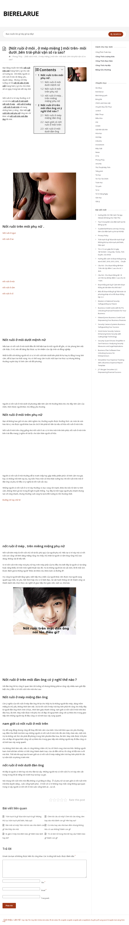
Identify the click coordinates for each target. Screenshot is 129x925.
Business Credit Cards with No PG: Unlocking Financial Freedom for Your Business (112, 311)
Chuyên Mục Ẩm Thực (103, 107)
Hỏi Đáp (98, 137)
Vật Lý (97, 201)
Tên (43, 882)
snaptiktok (86, 920)
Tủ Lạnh (98, 186)
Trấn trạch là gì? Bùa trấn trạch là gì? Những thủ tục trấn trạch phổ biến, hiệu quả (111, 242)
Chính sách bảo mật (102, 103)
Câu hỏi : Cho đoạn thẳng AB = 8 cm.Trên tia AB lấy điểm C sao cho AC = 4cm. (111, 278)
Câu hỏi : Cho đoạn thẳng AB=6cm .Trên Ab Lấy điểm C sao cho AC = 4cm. (110, 268)
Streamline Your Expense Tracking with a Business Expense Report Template (111, 363)
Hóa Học (98, 133)
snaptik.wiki (77, 920)
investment (99, 145)
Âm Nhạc (98, 88)
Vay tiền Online (37, 920)
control (98, 110)
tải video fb (47, 920)
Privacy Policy (103, 235)
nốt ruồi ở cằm (9, 287)
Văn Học (98, 198)
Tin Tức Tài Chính (101, 179)
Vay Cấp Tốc (26, 920)
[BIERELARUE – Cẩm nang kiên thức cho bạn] (21, 13)
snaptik (63, 920)
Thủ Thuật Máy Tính (102, 167)
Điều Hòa (98, 118)
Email (43, 890)
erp (96, 122)
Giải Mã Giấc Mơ (101, 129)
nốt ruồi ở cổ (8, 293)
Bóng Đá (98, 99)
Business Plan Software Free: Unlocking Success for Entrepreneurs (109, 353)
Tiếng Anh (99, 171)
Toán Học (99, 182)
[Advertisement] (45, 154)
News (97, 152)
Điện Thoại (99, 114)
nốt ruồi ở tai (8, 239)
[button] (115, 34)
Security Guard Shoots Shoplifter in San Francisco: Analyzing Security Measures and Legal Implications (111, 343)
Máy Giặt (98, 148)
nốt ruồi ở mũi (8, 281)
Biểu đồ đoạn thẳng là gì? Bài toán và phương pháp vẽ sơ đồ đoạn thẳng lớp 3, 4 (112, 294)
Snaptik (111, 920)
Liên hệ (18, 919)
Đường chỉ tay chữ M (11, 500)
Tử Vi (97, 190)
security (98, 163)
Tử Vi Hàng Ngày (101, 194)
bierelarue (99, 92)
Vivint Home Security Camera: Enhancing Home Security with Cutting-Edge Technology (109, 334)
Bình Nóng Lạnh (101, 95)
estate (97, 126)
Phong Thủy (17, 56)
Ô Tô (97, 156)
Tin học (98, 175)
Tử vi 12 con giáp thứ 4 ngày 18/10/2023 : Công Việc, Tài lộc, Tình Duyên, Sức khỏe (111, 252)
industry (98, 141)
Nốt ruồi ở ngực (9, 233)
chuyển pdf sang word (98, 920)
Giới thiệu (8, 919)
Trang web (45, 898)
